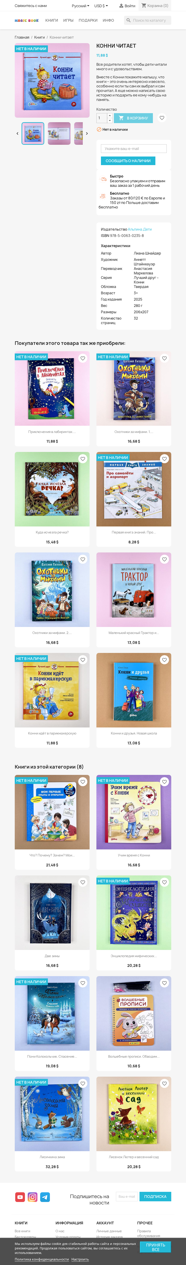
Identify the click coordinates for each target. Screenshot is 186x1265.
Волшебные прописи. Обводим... (134, 1056)
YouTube (20, 1197)
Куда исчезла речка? (52, 532)
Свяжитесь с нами (31, 5)
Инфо (108, 20)
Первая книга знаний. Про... (134, 532)
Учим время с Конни (134, 855)
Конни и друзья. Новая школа (134, 733)
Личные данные (109, 1231)
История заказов (109, 1237)
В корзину (133, 118)
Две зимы (52, 956)
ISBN (105, 235)
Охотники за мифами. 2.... (52, 633)
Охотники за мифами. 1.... (134, 432)
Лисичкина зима (52, 1157)
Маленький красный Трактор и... (134, 633)
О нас (60, 1231)
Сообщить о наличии (128, 160)
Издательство (114, 229)
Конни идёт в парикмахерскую (52, 733)
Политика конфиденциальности (42, 1259)
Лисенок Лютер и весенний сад (134, 1157)
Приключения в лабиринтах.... (52, 432)
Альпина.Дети (140, 229)
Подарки (88, 20)
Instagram (32, 1197)
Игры (68, 20)
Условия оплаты (68, 1237)
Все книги (22, 1231)
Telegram (45, 1197)
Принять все (155, 1247)
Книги (51, 20)
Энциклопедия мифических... (134, 956)
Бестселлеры (25, 1237)
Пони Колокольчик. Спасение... (52, 1056)
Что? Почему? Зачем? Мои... (52, 855)
